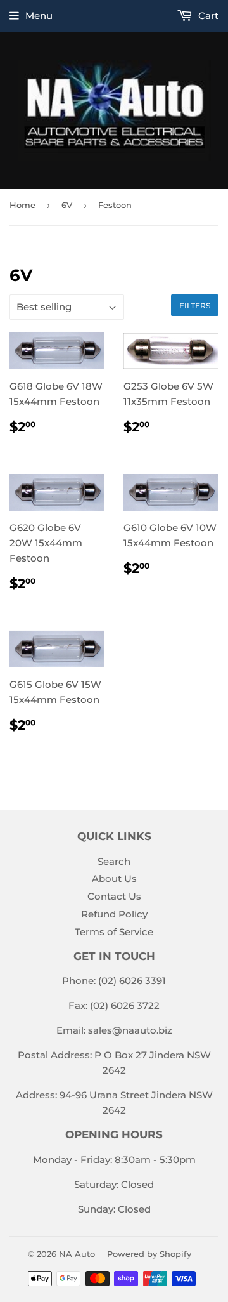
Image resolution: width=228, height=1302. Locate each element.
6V (66, 205)
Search (114, 861)
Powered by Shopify (149, 1254)
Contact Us (114, 896)
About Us (114, 878)
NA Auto (77, 1254)
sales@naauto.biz (130, 1030)
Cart (207, 16)
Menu (39, 16)
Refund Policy (114, 914)
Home (22, 205)
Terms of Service (114, 932)
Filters (194, 305)
